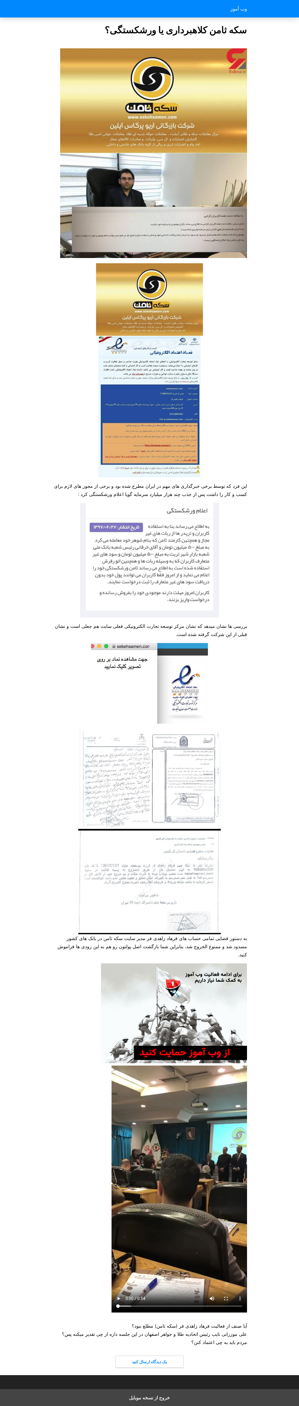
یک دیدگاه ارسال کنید (149, 1361)
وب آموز (238, 9)
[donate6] (174, 1061)
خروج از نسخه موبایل (149, 1397)
